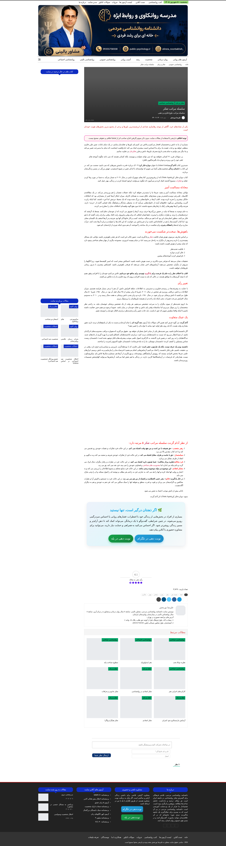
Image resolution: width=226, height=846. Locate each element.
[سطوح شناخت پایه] (102, 649)
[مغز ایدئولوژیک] (136, 649)
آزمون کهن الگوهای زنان (100, 814)
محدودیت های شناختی (151, 465)
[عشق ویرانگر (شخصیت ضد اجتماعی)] (49, 351)
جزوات (115, 2)
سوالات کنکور (104, 2)
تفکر (151, 237)
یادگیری (148, 273)
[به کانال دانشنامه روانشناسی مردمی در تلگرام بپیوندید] (165, 825)
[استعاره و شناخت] (49, 311)
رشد (138, 59)
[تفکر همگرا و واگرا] (102, 707)
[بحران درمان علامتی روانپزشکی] (69, 331)
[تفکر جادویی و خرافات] (102, 678)
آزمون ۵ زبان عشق (102, 803)
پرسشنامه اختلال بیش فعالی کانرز (96, 799)
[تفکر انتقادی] (136, 707)
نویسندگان (105, 837)
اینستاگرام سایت (133, 565)
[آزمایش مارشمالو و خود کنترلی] (169, 707)
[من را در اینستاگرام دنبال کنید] (168, 825)
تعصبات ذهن (174, 594)
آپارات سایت (102, 565)
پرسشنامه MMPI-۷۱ (101, 795)
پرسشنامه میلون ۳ (102, 818)
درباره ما (82, 2)
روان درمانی (163, 59)
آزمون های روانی (180, 59)
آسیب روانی (126, 59)
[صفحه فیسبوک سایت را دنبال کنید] (176, 825)
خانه (186, 837)
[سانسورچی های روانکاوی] (69, 311)
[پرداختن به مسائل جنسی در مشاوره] (43, 807)
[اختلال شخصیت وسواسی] (43, 817)
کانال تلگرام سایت (165, 565)
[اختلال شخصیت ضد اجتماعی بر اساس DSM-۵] (69, 351)
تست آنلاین (140, 2)
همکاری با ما (116, 837)
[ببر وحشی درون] (43, 797)
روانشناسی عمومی (107, 59)
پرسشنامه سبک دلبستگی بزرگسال (96, 810)
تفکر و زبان (180, 103)
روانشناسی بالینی (87, 59)
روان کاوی (73, 306)
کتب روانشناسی (155, 2)
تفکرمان (132, 151)
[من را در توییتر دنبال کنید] (172, 825)
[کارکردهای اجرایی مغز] (169, 678)
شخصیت (148, 59)
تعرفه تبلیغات (93, 837)
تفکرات (179, 181)
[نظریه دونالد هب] (169, 649)
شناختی (156, 594)
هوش (150, 594)
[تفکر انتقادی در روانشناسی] (136, 678)
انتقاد (181, 594)
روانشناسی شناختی (166, 103)
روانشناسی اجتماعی (66, 59)
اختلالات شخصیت (50, 326)
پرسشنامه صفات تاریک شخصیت (97, 806)
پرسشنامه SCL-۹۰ (102, 822)
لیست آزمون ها (125, 2)
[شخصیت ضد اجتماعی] (49, 331)
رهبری (161, 594)
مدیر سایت (92, 2)
